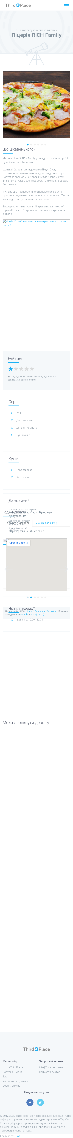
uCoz (17, 1136)
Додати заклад (11, 1085)
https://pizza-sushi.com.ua (26, 531)
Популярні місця (12, 1072)
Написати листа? (49, 1072)
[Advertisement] (36, 879)
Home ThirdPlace (13, 1067)
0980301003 (17, 523)
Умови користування (15, 1081)
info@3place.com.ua (51, 1067)
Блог (6, 1076)
